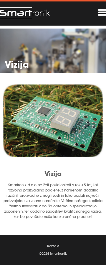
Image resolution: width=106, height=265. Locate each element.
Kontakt (53, 246)
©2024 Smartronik (53, 253)
